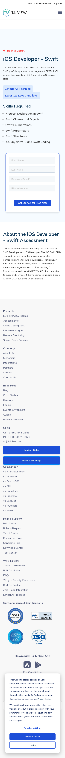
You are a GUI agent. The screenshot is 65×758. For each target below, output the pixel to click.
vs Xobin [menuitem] (8, 510)
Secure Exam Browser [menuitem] (15, 340)
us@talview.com (12, 441)
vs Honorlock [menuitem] (10, 491)
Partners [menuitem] (8, 367)
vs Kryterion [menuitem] (10, 505)
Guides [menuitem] (7, 414)
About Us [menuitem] (8, 353)
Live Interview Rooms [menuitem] (15, 315)
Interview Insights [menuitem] (13, 330)
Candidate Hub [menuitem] (11, 542)
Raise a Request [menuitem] (12, 528)
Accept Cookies (32, 736)
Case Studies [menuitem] (10, 395)
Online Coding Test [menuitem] (14, 325)
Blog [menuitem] (5, 390)
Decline (32, 745)
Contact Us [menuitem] (9, 377)
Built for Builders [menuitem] (12, 585)
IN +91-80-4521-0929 (16, 436)
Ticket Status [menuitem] (10, 533)
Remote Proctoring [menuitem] (13, 335)
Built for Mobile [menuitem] (11, 570)
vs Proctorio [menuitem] (10, 495)
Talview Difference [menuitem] (14, 565)
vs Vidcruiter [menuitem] (10, 476)
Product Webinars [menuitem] (13, 419)
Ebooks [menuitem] (7, 404)
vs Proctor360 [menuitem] (11, 481)
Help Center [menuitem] (10, 523)
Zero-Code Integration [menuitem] (15, 589)
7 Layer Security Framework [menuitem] (19, 580)
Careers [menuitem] (7, 372)
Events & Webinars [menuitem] (14, 409)
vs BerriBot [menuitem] (9, 500)
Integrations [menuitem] (10, 362)
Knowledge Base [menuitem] (12, 538)
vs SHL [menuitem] (7, 486)
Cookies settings (32, 728)
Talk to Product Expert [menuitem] (39, 3)
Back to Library (16, 50)
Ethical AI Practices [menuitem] (14, 594)
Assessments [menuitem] (11, 320)
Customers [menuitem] (9, 357)
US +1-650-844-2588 (16, 432)
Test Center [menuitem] (10, 552)
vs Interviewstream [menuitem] (14, 471)
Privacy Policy (44, 698)
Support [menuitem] (58, 3)
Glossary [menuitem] (8, 400)
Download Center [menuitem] (13, 547)
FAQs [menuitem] (6, 575)
